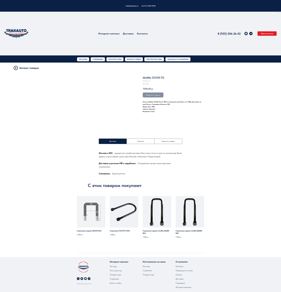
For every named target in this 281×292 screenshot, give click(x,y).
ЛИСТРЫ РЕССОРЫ (154, 59)
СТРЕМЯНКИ (98, 59)
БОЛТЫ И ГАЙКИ (134, 59)
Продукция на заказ (184, 270)
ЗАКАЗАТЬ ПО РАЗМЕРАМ (177, 59)
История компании (183, 287)
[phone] (78, 278)
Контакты (142, 33)
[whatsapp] (246, 33)
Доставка (128, 33)
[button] (267, 33)
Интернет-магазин (109, 33)
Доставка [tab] (112, 141)
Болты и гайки (115, 283)
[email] (81, 278)
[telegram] (251, 33)
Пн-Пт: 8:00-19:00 (149, 6)
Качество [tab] (140, 141)
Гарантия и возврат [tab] (168, 141)
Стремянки (114, 279)
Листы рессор (116, 270)
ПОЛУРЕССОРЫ (115, 59)
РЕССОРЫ (83, 59)
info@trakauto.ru (132, 6)
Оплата (179, 275)
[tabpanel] (140, 163)
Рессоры (113, 266)
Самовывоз (180, 283)
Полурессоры (115, 275)
